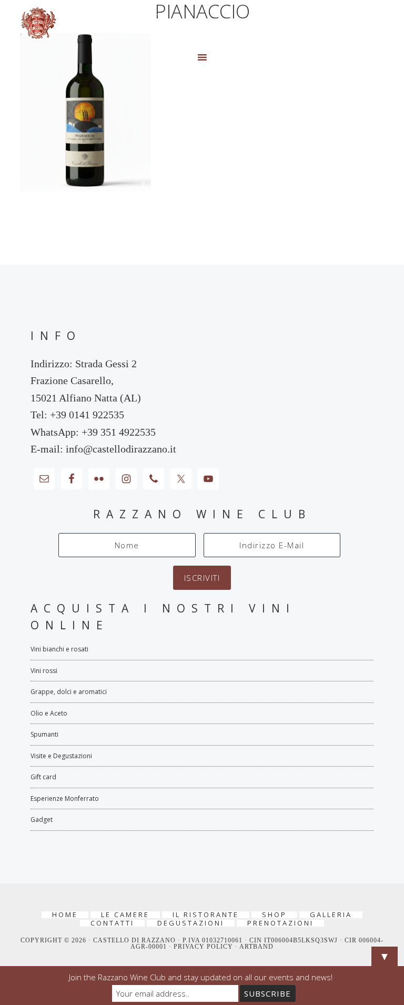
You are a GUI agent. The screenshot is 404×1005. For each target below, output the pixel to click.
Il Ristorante (206, 914)
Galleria (331, 914)
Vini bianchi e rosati (59, 649)
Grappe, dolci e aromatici (69, 691)
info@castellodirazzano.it (121, 449)
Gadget (42, 819)
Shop (274, 914)
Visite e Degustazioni (61, 755)
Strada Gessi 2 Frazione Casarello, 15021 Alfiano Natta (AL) (86, 381)
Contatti (112, 923)
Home (65, 914)
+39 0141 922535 (87, 414)
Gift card (43, 776)
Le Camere (125, 914)
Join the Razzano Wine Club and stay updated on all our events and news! (200, 977)
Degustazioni (190, 923)
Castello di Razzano (201, 23)
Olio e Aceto (49, 713)
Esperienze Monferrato (65, 798)
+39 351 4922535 (119, 432)
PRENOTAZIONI (280, 923)
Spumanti (44, 734)
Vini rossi (44, 670)
